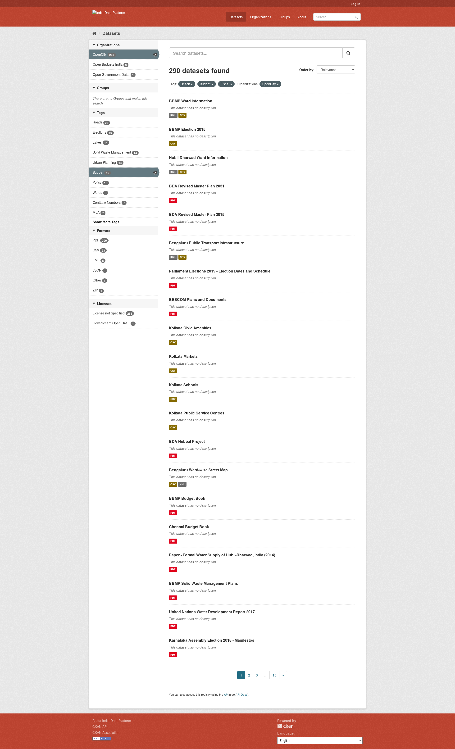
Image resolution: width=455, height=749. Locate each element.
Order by (306, 69)
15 (274, 675)
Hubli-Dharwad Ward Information (198, 157)
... (265, 675)
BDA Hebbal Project (187, 441)
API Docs (241, 694)
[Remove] (192, 84)
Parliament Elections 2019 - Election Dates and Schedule (219, 271)
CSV (182, 115)
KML (173, 115)
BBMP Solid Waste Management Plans (203, 583)
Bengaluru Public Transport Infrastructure (206, 242)
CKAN (285, 725)
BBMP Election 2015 (187, 129)
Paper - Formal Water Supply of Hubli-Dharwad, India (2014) (222, 555)
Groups (284, 16)
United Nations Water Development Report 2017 (212, 611)
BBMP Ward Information (190, 101)
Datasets (236, 16)
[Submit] (356, 16)
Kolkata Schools (183, 384)
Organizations (260, 16)
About (301, 16)
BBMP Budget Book (187, 498)
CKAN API (100, 726)
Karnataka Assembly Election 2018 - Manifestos (211, 640)
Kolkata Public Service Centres (196, 413)
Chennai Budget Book (189, 526)
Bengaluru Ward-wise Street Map (198, 469)
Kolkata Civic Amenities (190, 328)
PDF (172, 200)
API (226, 694)
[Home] (94, 33)
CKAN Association (105, 732)
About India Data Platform (111, 720)
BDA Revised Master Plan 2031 (196, 186)
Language (285, 733)
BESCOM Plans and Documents (198, 299)
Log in (355, 3)
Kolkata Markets (183, 356)
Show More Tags (106, 221)
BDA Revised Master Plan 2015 (196, 214)
